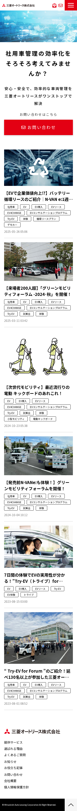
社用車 (11, 207)
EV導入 (39, 207)
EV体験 (11, 594)
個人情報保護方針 (16, 787)
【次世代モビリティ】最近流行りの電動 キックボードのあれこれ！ (37, 390)
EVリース (56, 207)
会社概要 (10, 781)
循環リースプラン (46, 218)
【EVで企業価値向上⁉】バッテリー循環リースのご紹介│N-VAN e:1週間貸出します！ (38, 196)
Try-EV (10, 218)
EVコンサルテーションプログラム (48, 212)
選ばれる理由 (13, 748)
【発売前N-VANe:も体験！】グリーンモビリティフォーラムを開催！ (36, 485)
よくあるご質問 (15, 755)
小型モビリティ (15, 419)
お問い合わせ (60, 5)
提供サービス (13, 742)
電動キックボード (43, 419)
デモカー (12, 224)
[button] (71, 5)
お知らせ (10, 761)
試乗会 (26, 313)
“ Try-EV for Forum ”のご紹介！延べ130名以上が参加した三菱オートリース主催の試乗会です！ (37, 674)
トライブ (29, 594)
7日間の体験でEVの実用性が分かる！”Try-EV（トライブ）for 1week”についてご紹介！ (34, 578)
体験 (25, 218)
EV (24, 207)
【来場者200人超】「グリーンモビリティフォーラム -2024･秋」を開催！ (37, 291)
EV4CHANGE (14, 212)
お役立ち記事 (13, 768)
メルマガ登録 (54, 5)
